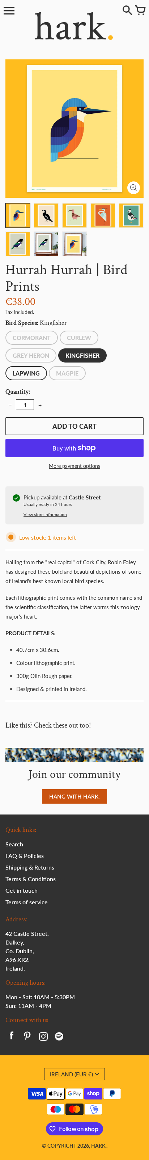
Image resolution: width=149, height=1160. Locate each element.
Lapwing (26, 373)
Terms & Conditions (30, 878)
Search (14, 844)
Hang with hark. (74, 796)
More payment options (74, 466)
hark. (98, 1146)
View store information (45, 514)
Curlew (79, 337)
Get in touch (21, 890)
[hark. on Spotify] (59, 1037)
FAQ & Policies (24, 855)
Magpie (67, 373)
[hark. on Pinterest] (27, 1037)
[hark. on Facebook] (11, 1037)
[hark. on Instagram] (43, 1037)
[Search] (127, 10)
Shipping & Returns (29, 867)
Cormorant (32, 337)
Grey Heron (31, 355)
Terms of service (26, 902)
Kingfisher (82, 355)
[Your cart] (140, 10)
